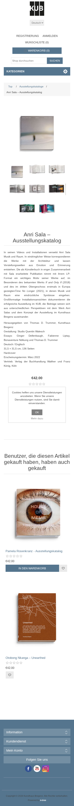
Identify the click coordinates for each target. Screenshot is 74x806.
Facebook (28, 768)
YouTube (37, 768)
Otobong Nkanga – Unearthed (25, 658)
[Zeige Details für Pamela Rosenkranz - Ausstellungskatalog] (37, 512)
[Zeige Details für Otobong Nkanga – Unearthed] (37, 619)
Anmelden (50, 35)
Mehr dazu (37, 418)
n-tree (43, 800)
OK (37, 412)
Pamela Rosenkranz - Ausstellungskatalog (34, 551)
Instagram (45, 768)
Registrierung (27, 35)
